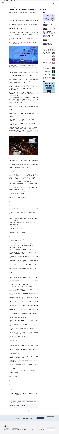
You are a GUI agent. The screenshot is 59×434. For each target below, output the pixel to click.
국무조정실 (15, 16)
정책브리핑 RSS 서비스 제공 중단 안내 (12, 422)
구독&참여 (22, 3)
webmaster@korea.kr (30, 429)
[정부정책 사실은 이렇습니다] (49, 19)
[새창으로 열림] (13, 394)
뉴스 (10, 3)
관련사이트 (49, 427)
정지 (51, 416)
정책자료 (18, 3)
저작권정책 (12, 399)
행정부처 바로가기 (51, 429)
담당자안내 (15, 399)
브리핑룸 (13, 3)
